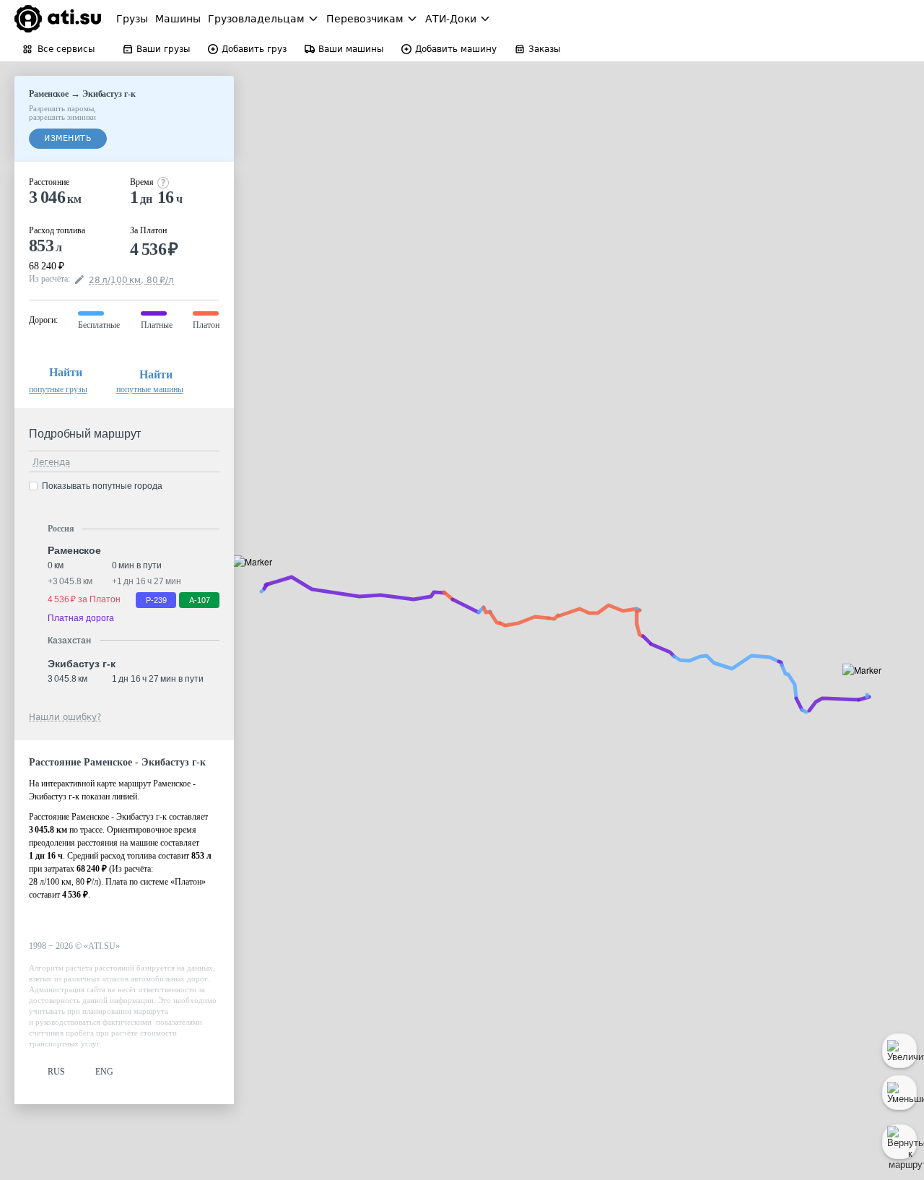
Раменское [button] (74, 550)
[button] (257, 578)
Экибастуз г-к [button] (82, 664)
